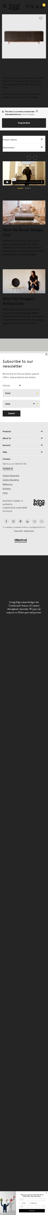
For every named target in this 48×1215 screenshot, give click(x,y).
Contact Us (8, 468)
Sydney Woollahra (11, 480)
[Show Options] (43, 1206)
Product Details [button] (10, 140)
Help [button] (5, 452)
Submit (11, 413)
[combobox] (13, 385)
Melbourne (8, 484)
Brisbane (7, 488)
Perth (5, 493)
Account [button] (6, 445)
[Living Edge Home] (15, 7)
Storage (6, 63)
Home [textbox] (6, 385)
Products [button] (7, 431)
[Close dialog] (46, 1193)
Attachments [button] (9, 147)
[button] (24, 123)
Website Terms (29, 531)
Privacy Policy (18, 531)
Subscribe (32, 1210)
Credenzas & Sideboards (22, 63)
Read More (10, 260)
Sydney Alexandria (11, 475)
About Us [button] (7, 438)
